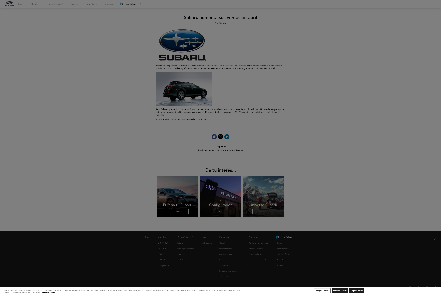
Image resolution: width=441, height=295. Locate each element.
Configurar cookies (322, 291)
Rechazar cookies (339, 291)
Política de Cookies (48, 292)
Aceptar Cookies (357, 291)
